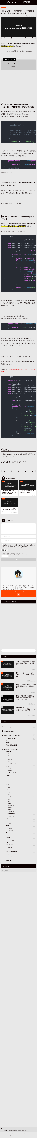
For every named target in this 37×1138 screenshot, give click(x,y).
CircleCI (10, 768)
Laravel (3, 7)
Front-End (20, 796)
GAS (9, 801)
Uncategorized (19, 731)
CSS (9, 799)
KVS (9, 792)
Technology (19, 727)
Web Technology (20, 851)
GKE (11, 782)
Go (8, 755)
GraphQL (10, 856)
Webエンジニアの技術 (19, 749)
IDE (20, 820)
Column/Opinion (20, 738)
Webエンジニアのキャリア (19, 735)
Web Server (20, 844)
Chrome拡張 (11, 840)
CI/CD (20, 766)
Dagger (10, 770)
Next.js (10, 807)
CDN (9, 854)
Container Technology (20, 785)
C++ (9, 753)
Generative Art (20, 813)
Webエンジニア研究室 (18, 2)
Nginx (9, 849)
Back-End (20, 751)
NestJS (10, 759)
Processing (11, 816)
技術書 (20, 743)
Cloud (20, 775)
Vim (20, 842)
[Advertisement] (18, 86)
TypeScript (11, 811)
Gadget (20, 740)
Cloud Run (13, 780)
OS (20, 832)
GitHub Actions (12, 772)
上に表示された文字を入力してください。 (14, 554)
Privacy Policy (17, 1133)
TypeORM (10, 830)
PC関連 (20, 837)
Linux (9, 835)
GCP (9, 777)
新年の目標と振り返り (20, 745)
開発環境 (20, 860)
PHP (9, 761)
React (9, 809)
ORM (20, 825)
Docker (10, 787)
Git (20, 818)
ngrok (9, 858)
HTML (9, 803)
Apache (10, 847)
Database (20, 790)
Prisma (10, 828)
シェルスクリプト (12, 763)
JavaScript (11, 805)
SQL (9, 794)
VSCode (10, 823)
